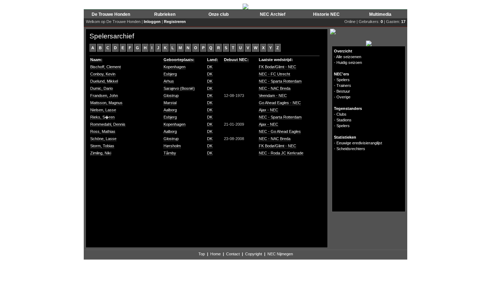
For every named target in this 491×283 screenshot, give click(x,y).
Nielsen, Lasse (103, 110)
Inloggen (152, 21)
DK (209, 67)
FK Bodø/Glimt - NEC (277, 67)
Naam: (96, 59)
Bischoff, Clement (105, 67)
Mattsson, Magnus (106, 103)
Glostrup (171, 95)
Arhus (169, 81)
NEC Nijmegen (280, 254)
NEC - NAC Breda (274, 88)
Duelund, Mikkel (104, 81)
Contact (233, 254)
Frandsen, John (104, 95)
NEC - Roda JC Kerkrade (281, 153)
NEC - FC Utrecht (274, 74)
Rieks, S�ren (102, 117)
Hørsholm (172, 146)
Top (201, 254)
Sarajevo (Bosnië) (179, 88)
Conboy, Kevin (102, 74)
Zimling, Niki (100, 153)
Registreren (175, 21)
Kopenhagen (174, 67)
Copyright (253, 254)
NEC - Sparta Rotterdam (280, 81)
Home (215, 254)
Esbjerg (170, 74)
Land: (212, 59)
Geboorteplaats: (179, 59)
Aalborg (170, 110)
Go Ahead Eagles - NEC (280, 103)
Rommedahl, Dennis (107, 124)
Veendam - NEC (273, 95)
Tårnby (170, 153)
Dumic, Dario (101, 88)
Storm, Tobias (102, 146)
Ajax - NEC (268, 110)
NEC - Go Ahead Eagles (280, 131)
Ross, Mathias (102, 131)
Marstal (170, 103)
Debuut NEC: (236, 59)
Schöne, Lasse (103, 138)
